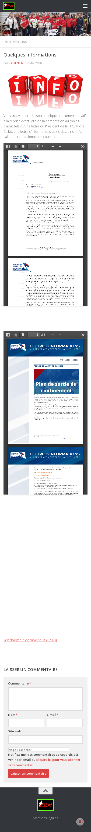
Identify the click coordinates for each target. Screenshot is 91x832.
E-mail (53, 715)
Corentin (16, 63)
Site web (14, 731)
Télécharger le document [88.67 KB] (30, 640)
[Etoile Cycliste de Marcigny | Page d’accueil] (10, 6)
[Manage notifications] (80, 821)
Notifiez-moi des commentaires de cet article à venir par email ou (44, 759)
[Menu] (85, 6)
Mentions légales (45, 818)
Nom (13, 715)
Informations (15, 42)
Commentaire (19, 683)
